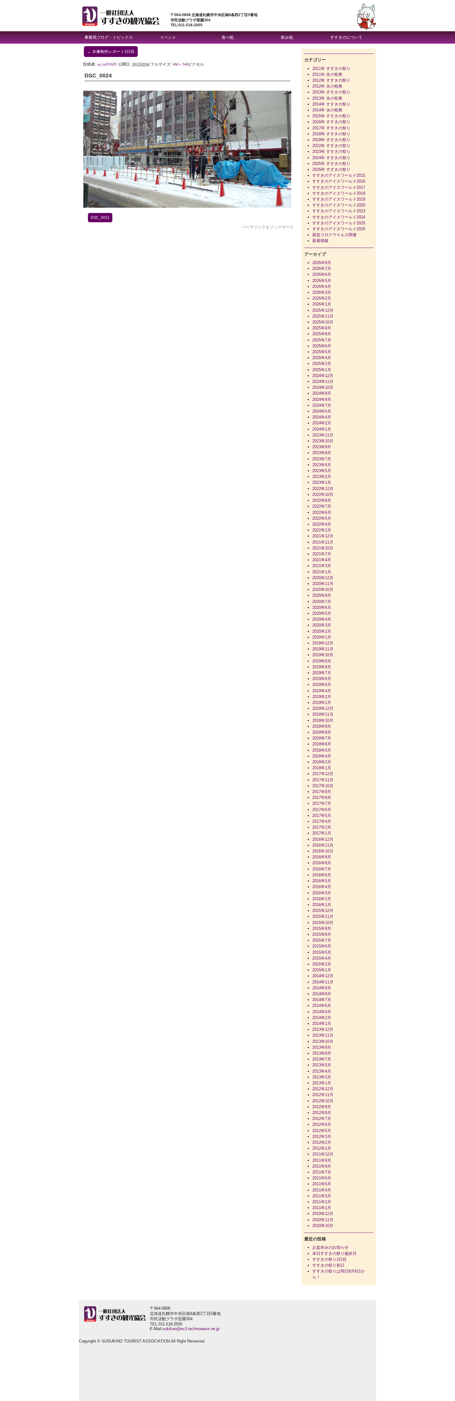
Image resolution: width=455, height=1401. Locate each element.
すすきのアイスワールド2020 (338, 205)
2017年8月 (321, 797)
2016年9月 (321, 857)
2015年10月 (322, 922)
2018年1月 (321, 768)
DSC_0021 (100, 217)
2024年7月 (321, 405)
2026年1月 (321, 304)
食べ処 (228, 37)
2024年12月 (322, 375)
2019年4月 (321, 690)
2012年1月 (321, 1148)
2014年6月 (321, 1005)
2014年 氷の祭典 (327, 110)
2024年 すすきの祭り (331, 157)
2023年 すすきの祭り (331, 151)
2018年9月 (321, 726)
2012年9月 (321, 1106)
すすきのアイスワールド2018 (338, 193)
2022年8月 (321, 500)
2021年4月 (321, 559)
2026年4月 (321, 286)
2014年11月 (322, 982)
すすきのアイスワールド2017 (338, 187)
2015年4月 (321, 958)
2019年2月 (321, 696)
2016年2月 (321, 898)
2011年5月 (321, 1184)
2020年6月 (321, 607)
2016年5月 (321, 880)
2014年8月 (321, 993)
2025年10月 (322, 322)
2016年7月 (321, 869)
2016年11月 (322, 845)
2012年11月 (322, 1094)
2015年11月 (322, 916)
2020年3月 (321, 625)
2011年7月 (321, 1172)
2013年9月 (321, 1047)
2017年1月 (321, 833)
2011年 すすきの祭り (331, 68)
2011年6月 (321, 1178)
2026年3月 (321, 292)
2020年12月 (322, 577)
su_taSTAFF (107, 64)
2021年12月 (322, 536)
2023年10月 (322, 441)
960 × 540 (180, 64)
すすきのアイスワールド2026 (338, 229)
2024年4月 (321, 417)
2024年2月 (321, 423)
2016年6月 (321, 875)
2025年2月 (321, 363)
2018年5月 (321, 750)
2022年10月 (322, 494)
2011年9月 (321, 1160)
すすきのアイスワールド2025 (338, 223)
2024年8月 (321, 399)
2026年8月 (321, 262)
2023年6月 (321, 464)
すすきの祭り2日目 (329, 1259)
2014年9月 (321, 988)
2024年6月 (321, 411)
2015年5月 (321, 952)
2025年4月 (321, 357)
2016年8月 (321, 863)
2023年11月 (322, 435)
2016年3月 (321, 893)
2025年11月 (322, 316)
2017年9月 (321, 791)
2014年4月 (321, 1011)
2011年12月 (322, 1154)
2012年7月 (321, 1118)
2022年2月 (321, 530)
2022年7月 (321, 506)
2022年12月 (322, 488)
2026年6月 (321, 274)
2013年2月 (321, 1077)
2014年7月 (321, 999)
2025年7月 (321, 340)
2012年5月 (321, 1130)
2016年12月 (322, 839)
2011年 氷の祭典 (327, 74)
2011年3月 (321, 1196)
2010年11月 (322, 1219)
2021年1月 (321, 572)
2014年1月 (321, 1023)
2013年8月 (321, 1053)
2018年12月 (322, 708)
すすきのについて (346, 37)
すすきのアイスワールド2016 (338, 181)
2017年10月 (322, 785)
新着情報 (320, 240)
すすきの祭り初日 (328, 1265)
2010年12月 (322, 1213)
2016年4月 (321, 886)
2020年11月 (322, 583)
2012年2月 (321, 1142)
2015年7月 (321, 940)
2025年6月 (321, 346)
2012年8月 (321, 1112)
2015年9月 (321, 928)
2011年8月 (321, 1166)
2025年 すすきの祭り (331, 163)
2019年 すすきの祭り (331, 139)
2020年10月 (322, 589)
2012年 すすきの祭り (331, 80)
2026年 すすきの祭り (331, 169)
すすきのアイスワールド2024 (338, 217)
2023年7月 (321, 459)
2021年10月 (322, 548)
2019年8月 (321, 667)
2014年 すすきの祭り (331, 104)
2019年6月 (321, 678)
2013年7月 (321, 1059)
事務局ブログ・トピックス (108, 37)
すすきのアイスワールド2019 (338, 199)
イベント (168, 37)
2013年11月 (322, 1035)
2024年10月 (322, 387)
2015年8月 (321, 934)
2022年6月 (321, 512)
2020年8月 (321, 595)
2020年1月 (321, 637)
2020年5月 (321, 613)
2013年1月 (321, 1083)
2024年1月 (321, 429)
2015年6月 (321, 946)
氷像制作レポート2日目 (111, 51)
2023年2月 (321, 476)
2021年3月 (321, 565)
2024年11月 (322, 381)
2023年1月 (321, 482)
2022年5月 (321, 518)
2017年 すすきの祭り (331, 128)
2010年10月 (322, 1225)
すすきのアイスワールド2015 (338, 175)
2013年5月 (321, 1065)
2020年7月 (321, 601)
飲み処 (287, 37)
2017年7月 (321, 803)
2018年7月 (321, 738)
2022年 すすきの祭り (331, 145)
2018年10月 (322, 720)
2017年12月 (322, 773)
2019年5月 (321, 684)
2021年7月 (321, 554)
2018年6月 (321, 744)
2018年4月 (321, 756)
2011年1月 (321, 1207)
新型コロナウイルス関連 (334, 234)
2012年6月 (321, 1124)
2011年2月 (321, 1201)
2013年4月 (321, 1071)
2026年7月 (321, 268)
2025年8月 (321, 334)
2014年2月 (321, 1017)
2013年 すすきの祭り (331, 92)
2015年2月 (321, 964)
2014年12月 (322, 976)
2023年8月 (321, 452)
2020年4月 (321, 619)
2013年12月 (322, 1029)
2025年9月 (321, 328)
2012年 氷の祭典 (327, 86)
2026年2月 (321, 298)
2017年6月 (321, 809)
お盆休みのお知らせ (330, 1247)
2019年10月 (322, 655)
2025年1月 (321, 369)
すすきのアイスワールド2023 (338, 211)
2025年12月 (322, 310)
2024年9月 (321, 393)
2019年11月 (322, 649)
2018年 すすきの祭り (331, 134)
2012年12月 (322, 1089)
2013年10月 (322, 1041)
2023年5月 (321, 470)
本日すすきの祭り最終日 (334, 1253)
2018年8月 (321, 732)
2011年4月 (321, 1190)
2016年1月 (321, 904)
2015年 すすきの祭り (331, 116)
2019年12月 (322, 643)
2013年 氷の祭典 (327, 98)
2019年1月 (321, 702)
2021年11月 (322, 542)
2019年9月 (321, 661)
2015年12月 (322, 910)
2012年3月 (321, 1136)
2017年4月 (321, 821)
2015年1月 (321, 970)
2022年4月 (321, 524)
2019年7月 (321, 672)
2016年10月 (322, 851)
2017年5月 (321, 815)
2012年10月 (322, 1101)
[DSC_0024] (187, 206)
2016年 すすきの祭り (331, 121)
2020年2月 (321, 631)
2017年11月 (322, 780)
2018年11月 (322, 714)
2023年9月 (321, 447)
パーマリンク (253, 227)
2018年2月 (321, 762)
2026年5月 (321, 280)
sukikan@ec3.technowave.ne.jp (190, 1328)
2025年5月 (321, 351)
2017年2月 (321, 827)
